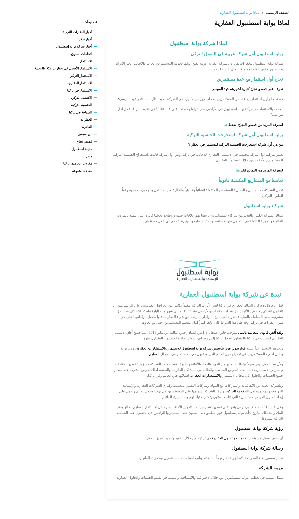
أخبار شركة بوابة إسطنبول (74, 46)
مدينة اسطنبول (81, 149)
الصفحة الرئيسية (278, 12)
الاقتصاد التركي (81, 97)
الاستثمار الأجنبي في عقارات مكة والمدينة (63, 68)
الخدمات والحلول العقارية (230, 438)
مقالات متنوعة (82, 171)
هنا (225, 125)
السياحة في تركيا (80, 112)
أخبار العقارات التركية (77, 32)
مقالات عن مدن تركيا (77, 163)
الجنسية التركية (81, 105)
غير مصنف (84, 134)
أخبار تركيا (85, 39)
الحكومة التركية (237, 391)
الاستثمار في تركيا (79, 90)
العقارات (86, 119)
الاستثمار (86, 61)
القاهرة (87, 127)
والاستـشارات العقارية (206, 375)
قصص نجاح (84, 141)
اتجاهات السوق (81, 54)
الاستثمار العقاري (80, 83)
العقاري (154, 354)
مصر (89, 156)
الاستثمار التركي (81, 76)
